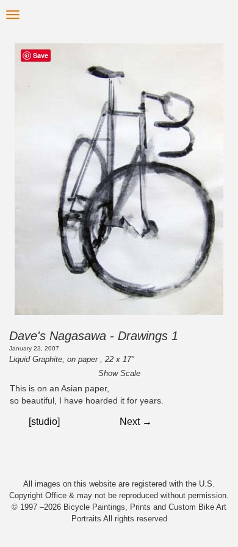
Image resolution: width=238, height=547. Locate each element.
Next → (136, 421)
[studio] (44, 421)
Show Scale (119, 373)
